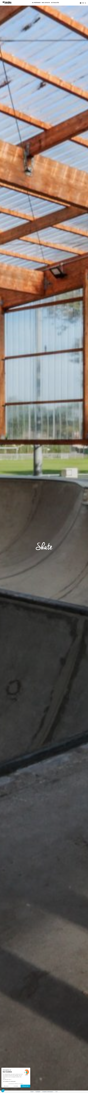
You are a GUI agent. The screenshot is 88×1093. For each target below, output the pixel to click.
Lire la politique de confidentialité (9, 1081)
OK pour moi (25, 1086)
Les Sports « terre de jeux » (47, 1091)
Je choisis (16, 1086)
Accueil (32, 1091)
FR (83, 3)
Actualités (55, 2)
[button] (3, 1090)
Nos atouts (46, 2)
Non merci (6, 1086)
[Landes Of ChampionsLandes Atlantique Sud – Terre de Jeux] (7, 2)
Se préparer (36, 2)
